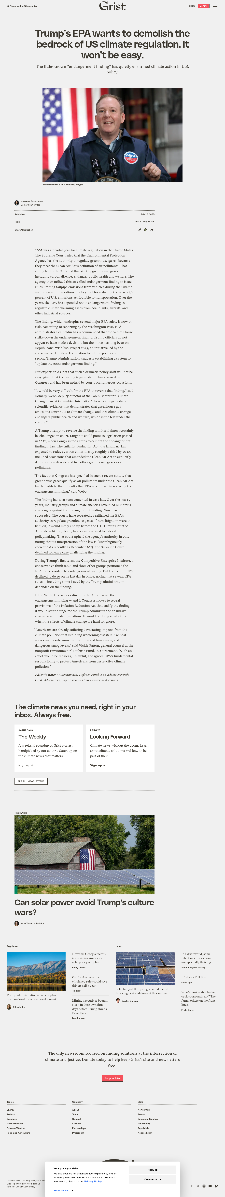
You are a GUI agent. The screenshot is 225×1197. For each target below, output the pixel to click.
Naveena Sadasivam (32, 201)
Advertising (144, 1123)
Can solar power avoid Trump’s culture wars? (84, 907)
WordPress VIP (34, 1183)
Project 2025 (79, 348)
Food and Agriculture (18, 1132)
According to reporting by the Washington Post (78, 327)
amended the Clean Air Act (92, 457)
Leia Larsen (78, 1018)
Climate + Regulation (144, 221)
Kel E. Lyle (186, 982)
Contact (76, 1118)
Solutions (12, 1118)
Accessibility (145, 1132)
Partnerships (79, 1128)
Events (141, 1114)
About (75, 1109)
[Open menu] (215, 6)
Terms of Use (13, 1186)
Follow (191, 5)
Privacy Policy (28, 1186)
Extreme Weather (16, 1128)
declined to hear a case (52, 552)
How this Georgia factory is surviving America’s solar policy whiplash (89, 958)
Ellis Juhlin (19, 1007)
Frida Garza (187, 1010)
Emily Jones (78, 967)
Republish (143, 1128)
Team (75, 1114)
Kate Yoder (27, 923)
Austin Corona (130, 1000)
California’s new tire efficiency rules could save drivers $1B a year (89, 981)
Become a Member (148, 1118)
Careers (76, 1123)
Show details (61, 1190)
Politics (40, 923)
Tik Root (76, 990)
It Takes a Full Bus (193, 977)
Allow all (152, 1169)
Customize (150, 1179)
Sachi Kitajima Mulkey (193, 967)
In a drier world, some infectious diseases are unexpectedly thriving (196, 958)
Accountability (15, 1123)
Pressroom (78, 1132)
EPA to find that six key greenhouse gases (87, 271)
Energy (10, 1109)
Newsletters (144, 1109)
